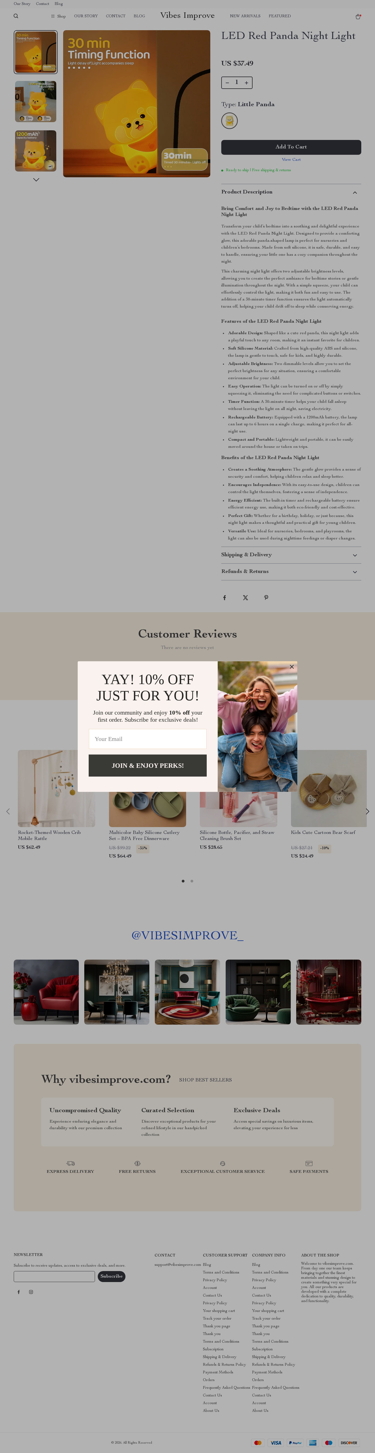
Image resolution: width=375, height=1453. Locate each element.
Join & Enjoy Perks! (148, 765)
